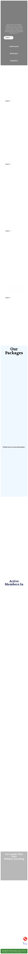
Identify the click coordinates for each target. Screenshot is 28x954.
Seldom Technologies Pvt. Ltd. (18, 952)
